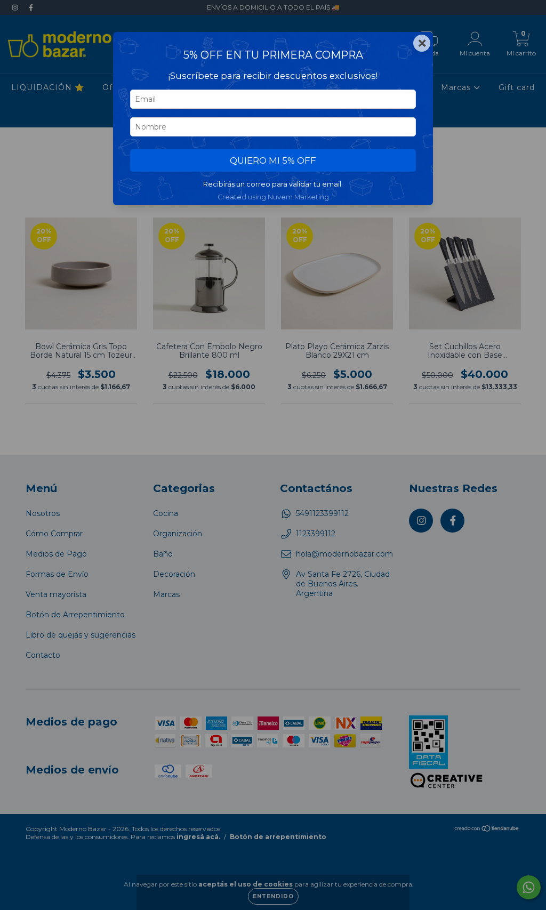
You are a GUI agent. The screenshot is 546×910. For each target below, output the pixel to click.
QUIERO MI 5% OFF (273, 160)
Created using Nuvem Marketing (273, 197)
